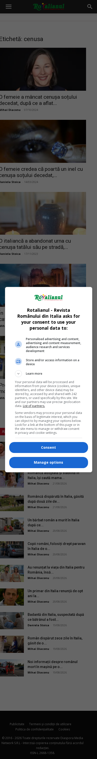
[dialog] (48, 379)
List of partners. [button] (34, 406)
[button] (48, 373)
